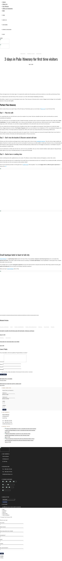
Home (4, 2)
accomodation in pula (4, 315)
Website (1, 369)
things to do (26, 315)
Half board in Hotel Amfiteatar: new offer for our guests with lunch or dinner (17, 435)
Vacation (38, 53)
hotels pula (17, 315)
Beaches (23, 53)
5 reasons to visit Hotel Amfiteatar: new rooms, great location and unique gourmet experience (20, 430)
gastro (13, 315)
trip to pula (30, 315)
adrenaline (10, 315)
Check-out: (4, 397)
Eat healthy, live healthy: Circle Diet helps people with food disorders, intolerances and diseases (17, 331)
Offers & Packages (7, 8)
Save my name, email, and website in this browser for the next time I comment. (17, 371)
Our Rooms (5, 6)
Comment (2, 361)
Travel (2, 337)
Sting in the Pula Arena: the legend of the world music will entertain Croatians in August (19, 440)
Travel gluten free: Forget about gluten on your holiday (9, 341)
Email (1, 366)
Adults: (3, 401)
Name (1, 364)
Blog (3, 10)
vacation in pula (36, 315)
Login (1, 38)
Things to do (31, 53)
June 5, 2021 (2, 345)
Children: (4, 405)
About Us (4, 4)
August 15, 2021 (2, 334)
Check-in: (4, 392)
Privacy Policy (5, 513)
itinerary (20, 315)
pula (23, 315)
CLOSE (1, 556)
